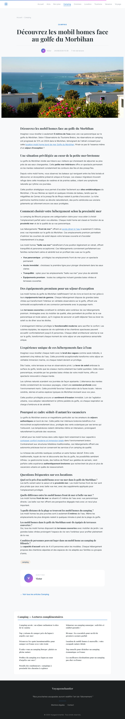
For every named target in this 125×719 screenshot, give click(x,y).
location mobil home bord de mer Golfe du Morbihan (49, 144)
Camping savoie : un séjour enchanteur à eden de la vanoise (38, 626)
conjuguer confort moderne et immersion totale (42, 440)
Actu (48, 4)
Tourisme (98, 4)
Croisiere (77, 4)
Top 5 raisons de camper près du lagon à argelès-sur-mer (36, 634)
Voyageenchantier (62, 688)
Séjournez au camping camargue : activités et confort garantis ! (85, 626)
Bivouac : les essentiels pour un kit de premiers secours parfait (82, 634)
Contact (71, 705)
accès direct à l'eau (71, 229)
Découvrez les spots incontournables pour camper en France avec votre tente (37, 642)
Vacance (108, 4)
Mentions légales (58, 705)
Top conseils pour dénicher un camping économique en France (82, 650)
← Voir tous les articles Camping (34, 594)
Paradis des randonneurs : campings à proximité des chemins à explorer (35, 666)
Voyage (118, 4)
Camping (67, 4)
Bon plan (57, 4)
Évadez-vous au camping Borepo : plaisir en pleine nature (38, 650)
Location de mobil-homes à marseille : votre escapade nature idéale (85, 642)
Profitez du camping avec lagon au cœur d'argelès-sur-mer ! (36, 658)
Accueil (41, 4)
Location (87, 4)
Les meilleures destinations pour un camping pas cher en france (85, 658)
